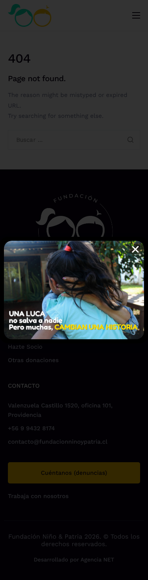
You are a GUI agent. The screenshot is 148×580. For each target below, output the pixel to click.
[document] (74, 290)
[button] (135, 249)
